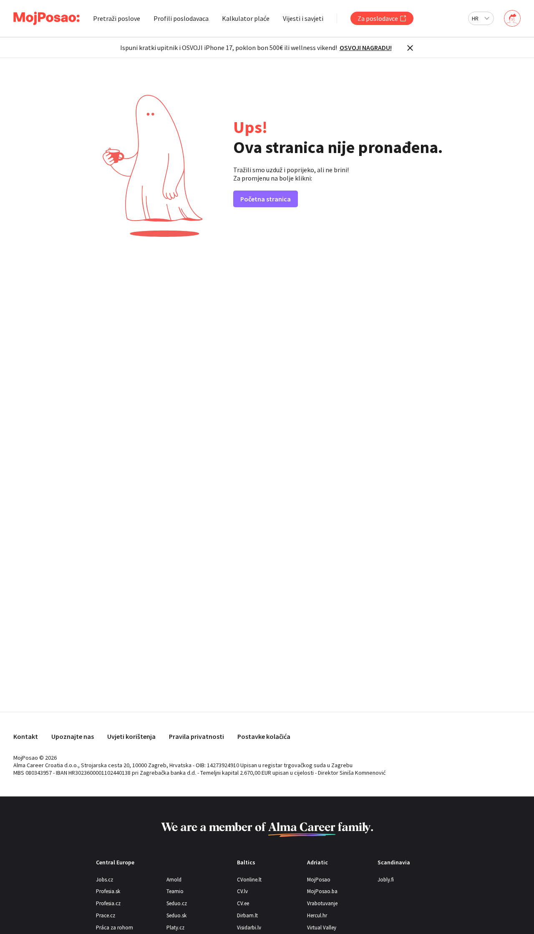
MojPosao (318, 879)
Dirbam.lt (247, 915)
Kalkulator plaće (246, 18)
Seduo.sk (176, 915)
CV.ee (243, 903)
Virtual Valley (321, 927)
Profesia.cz (108, 903)
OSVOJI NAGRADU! (366, 47)
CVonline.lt (249, 879)
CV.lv (242, 891)
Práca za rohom (114, 927)
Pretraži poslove (116, 18)
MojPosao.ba (322, 891)
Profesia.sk (108, 891)
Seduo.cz (176, 903)
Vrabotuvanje (322, 903)
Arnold (173, 879)
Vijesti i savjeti (303, 18)
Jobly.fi (386, 879)
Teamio (175, 891)
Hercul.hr (317, 915)
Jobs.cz (104, 879)
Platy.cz (175, 927)
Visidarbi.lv (249, 927)
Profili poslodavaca (181, 18)
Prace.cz (105, 915)
